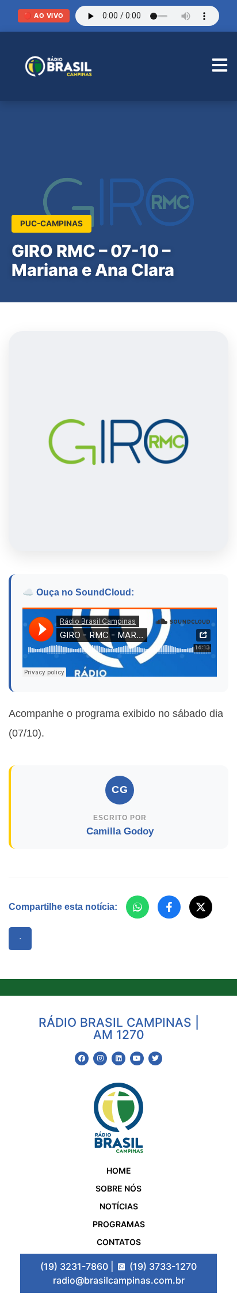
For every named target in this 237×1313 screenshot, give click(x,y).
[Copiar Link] (20, 938)
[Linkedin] (118, 1058)
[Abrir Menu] (219, 66)
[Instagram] (100, 1058)
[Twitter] (155, 1058)
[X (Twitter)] (200, 907)
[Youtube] (137, 1058)
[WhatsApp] (137, 907)
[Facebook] (169, 907)
